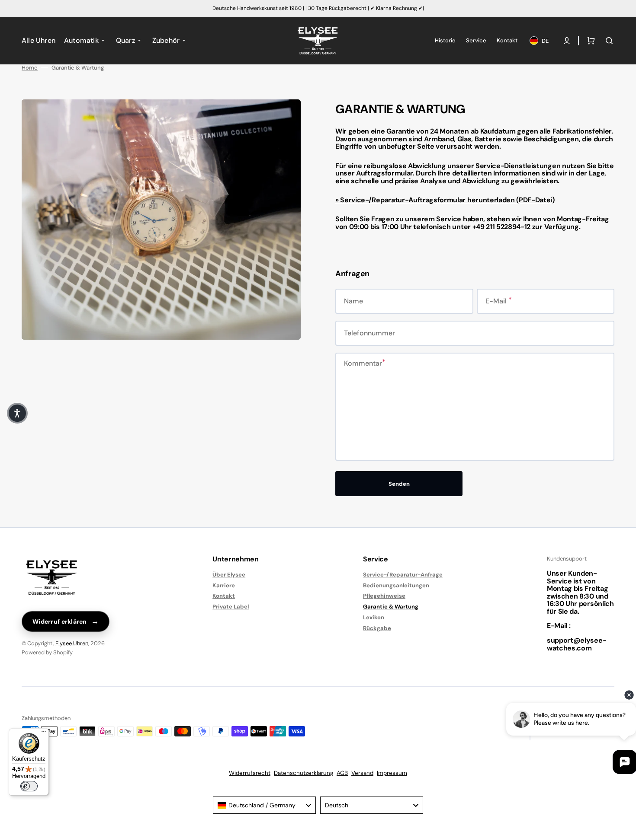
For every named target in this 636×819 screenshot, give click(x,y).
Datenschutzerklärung (303, 773)
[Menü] (44, 733)
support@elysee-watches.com (576, 644)
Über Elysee (228, 574)
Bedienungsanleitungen (396, 585)
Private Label (230, 606)
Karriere (223, 585)
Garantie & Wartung (390, 606)
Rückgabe (377, 628)
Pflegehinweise (384, 595)
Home (30, 67)
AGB (342, 773)
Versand (362, 773)
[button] (566, 40)
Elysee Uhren (71, 643)
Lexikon (373, 617)
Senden (399, 484)
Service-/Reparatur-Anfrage (403, 574)
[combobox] (264, 805)
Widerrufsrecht (249, 773)
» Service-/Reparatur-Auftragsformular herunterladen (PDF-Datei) (445, 199)
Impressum (392, 773)
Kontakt (223, 595)
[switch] (29, 786)
